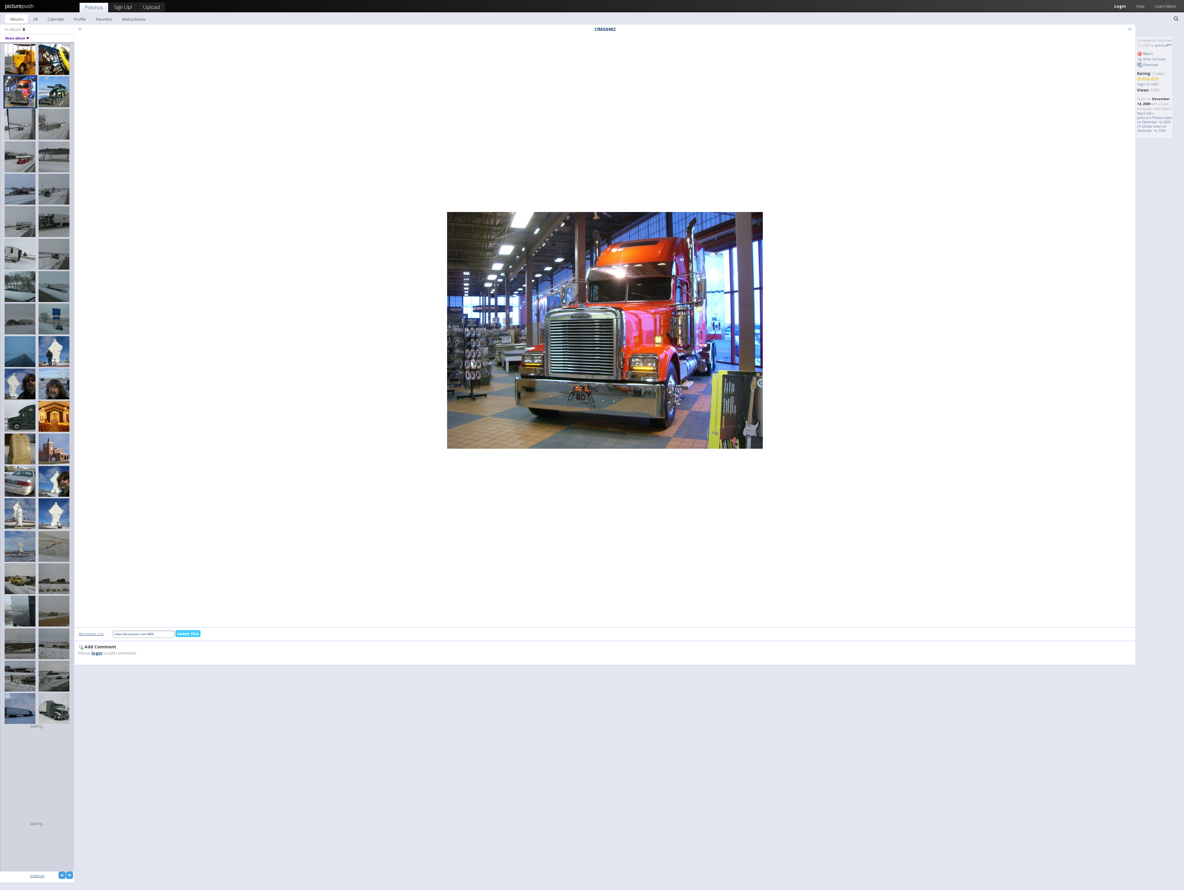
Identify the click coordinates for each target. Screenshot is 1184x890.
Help (1140, 6)
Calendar (55, 19)
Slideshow (37, 875)
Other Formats (1154, 59)
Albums (16, 19)
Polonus (94, 7)
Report (1147, 53)
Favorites (104, 19)
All (35, 19)
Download (1150, 64)
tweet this (188, 633)
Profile (80, 19)
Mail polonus (134, 19)
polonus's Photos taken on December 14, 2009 (1154, 119)
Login (1120, 6)
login (97, 653)
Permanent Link (91, 633)
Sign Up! (123, 6)
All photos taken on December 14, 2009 (1152, 128)
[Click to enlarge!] (605, 330)
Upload (151, 6)
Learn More (1165, 6)
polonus (1161, 45)
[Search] (1176, 18)
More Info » (1145, 113)
